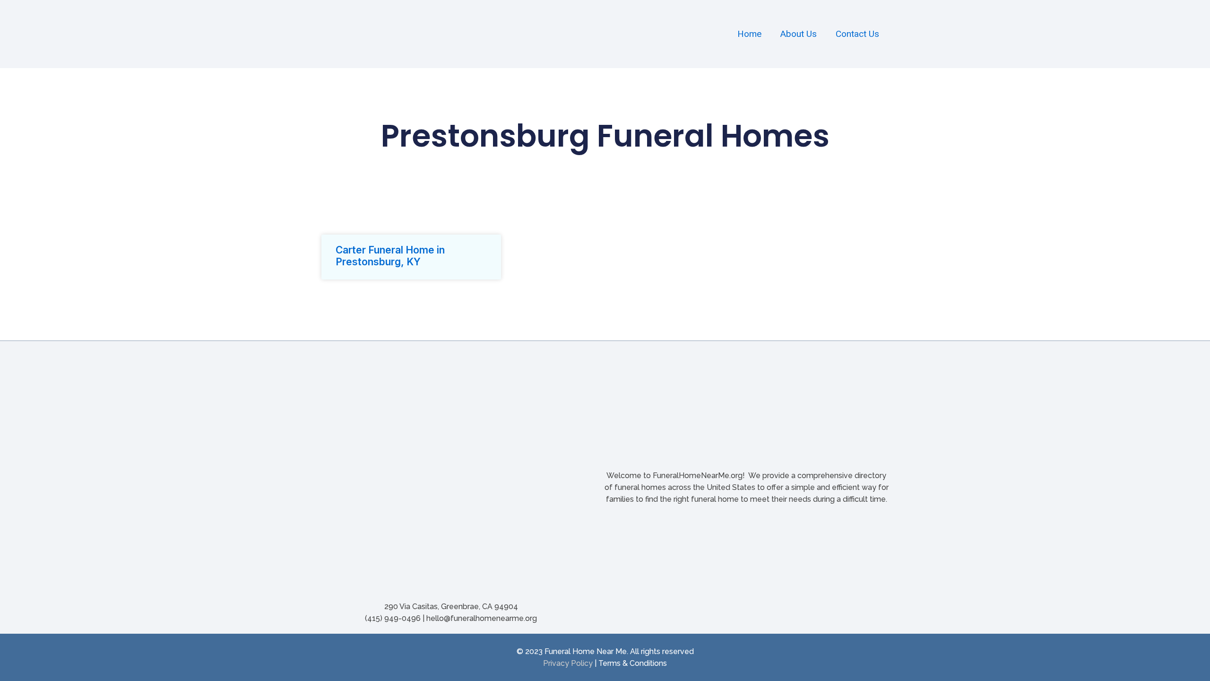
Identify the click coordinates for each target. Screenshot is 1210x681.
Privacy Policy (568, 663)
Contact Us (857, 33)
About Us (798, 33)
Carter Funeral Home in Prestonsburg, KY (390, 256)
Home (749, 33)
